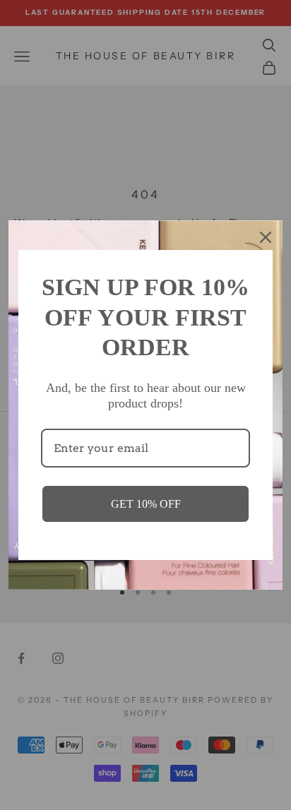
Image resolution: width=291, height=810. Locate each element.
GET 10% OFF (146, 504)
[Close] (266, 237)
